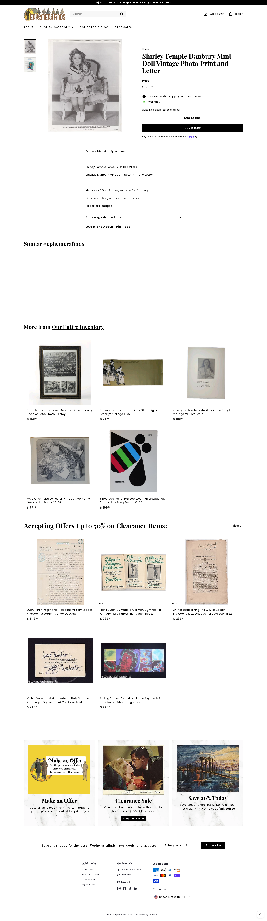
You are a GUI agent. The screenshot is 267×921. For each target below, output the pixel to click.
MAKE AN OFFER (162, 2)
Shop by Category (55, 27)
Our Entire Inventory (78, 326)
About (29, 27)
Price (145, 81)
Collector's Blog (94, 27)
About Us (87, 869)
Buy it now (193, 128)
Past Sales (123, 27)
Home (145, 49)
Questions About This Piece (108, 227)
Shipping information (103, 217)
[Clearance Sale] (133, 770)
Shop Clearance (133, 818)
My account (89, 884)
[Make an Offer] (59, 769)
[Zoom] (85, 85)
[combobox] (98, 14)
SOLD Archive (90, 874)
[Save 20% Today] (208, 768)
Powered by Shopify (146, 914)
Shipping (147, 110)
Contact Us (89, 879)
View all (237, 525)
